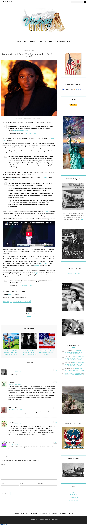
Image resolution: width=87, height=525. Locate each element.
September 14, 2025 (31, 133)
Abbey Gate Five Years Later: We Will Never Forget (74, 369)
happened (36, 265)
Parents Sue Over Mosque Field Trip (74, 374)
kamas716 (11, 407)
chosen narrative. (14, 153)
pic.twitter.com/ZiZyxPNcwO (20, 130)
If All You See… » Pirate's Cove (73, 373)
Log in (73, 492)
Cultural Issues (28, 118)
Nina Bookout (19, 118)
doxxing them (43, 263)
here (82, 219)
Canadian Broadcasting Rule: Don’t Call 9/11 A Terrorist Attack (74, 352)
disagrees (36, 273)
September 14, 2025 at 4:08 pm (15, 384)
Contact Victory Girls (63, 41)
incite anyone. (12, 179)
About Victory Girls (29, 41)
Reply (55, 370)
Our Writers (42, 41)
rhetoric (46, 177)
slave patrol (27, 301)
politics (33, 118)
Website (40, 483)
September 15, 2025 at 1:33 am (15, 409)
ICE (11, 301)
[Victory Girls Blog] (43, 33)
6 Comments (39, 118)
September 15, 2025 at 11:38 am (15, 423)
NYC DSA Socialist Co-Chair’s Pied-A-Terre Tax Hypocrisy (47, 352)
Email (22, 483)
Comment (4, 464)
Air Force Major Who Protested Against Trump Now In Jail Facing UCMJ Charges (74, 358)
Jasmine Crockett (17, 301)
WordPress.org (73, 500)
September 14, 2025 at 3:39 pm (15, 371)
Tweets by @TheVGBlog (73, 273)
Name (3, 483)
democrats (6, 301)
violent (19, 291)
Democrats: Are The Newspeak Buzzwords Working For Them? (10, 352)
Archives (51, 41)
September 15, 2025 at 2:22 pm (15, 444)
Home (19, 41)
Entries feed (73, 495)
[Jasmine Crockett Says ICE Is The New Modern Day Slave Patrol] (29, 88)
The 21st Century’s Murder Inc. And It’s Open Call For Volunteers (29, 352)
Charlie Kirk (46, 211)
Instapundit (11, 294)
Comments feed (73, 497)
